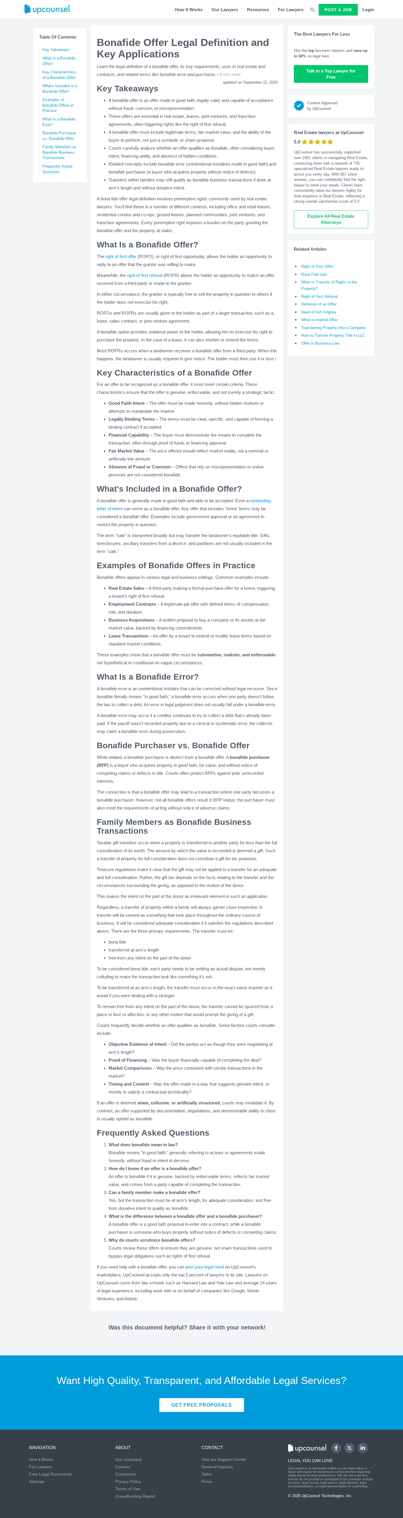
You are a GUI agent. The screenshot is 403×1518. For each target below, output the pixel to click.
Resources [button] (258, 9)
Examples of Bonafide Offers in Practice (57, 105)
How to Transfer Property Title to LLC (333, 335)
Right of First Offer (317, 266)
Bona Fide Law (314, 274)
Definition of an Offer (319, 304)
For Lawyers (291, 9)
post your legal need (204, 1266)
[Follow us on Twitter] (349, 1448)
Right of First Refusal (319, 296)
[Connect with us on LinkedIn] (363, 1448)
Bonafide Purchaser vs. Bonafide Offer (59, 136)
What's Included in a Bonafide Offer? (59, 89)
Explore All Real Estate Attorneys (331, 219)
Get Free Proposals (201, 1405)
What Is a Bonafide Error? (58, 122)
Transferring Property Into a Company (333, 328)
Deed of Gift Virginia (318, 312)
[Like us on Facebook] (336, 1448)
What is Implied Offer (319, 320)
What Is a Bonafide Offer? (58, 61)
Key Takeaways (56, 49)
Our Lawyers (225, 9)
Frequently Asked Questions (57, 169)
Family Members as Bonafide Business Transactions (59, 152)
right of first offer (120, 256)
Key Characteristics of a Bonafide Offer (59, 75)
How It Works (189, 9)
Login (368, 9)
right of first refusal (144, 275)
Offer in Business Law (320, 343)
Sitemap (36, 1481)
